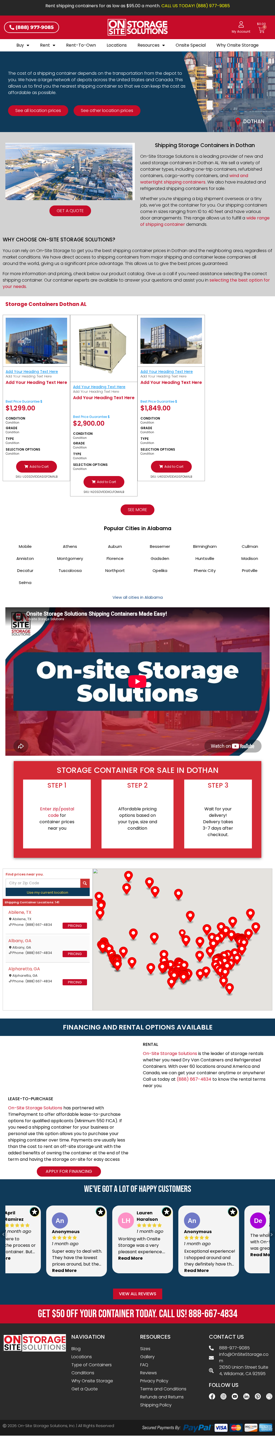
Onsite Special (191, 45)
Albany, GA (19, 941)
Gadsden (160, 558)
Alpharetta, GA (24, 969)
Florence (115, 558)
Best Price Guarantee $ (24, 401)
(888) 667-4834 (194, 1079)
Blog (76, 1349)
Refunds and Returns (162, 1397)
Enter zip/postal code (57, 812)
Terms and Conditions (163, 1389)
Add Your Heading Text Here (32, 371)
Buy (20, 45)
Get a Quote (84, 1389)
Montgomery (70, 558)
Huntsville (205, 558)
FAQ (144, 1365)
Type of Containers (91, 1365)
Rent (45, 45)
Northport (115, 570)
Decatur (25, 570)
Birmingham (205, 546)
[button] (36, 467)
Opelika (160, 570)
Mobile (25, 546)
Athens (70, 546)
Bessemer (160, 546)
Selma (25, 582)
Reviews (148, 1373)
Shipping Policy (156, 1405)
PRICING (75, 925)
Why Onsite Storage (237, 45)
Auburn (115, 546)
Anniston (25, 558)
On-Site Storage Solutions (170, 1053)
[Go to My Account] (241, 24)
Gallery (147, 1357)
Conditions (82, 1373)
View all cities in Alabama (138, 597)
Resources (149, 45)
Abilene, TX (19, 912)
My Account (241, 31)
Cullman (250, 546)
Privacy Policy (154, 1381)
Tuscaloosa (70, 570)
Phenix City (205, 570)
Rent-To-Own (81, 45)
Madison (249, 558)
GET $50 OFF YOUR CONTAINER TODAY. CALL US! (137, 1314)
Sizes (145, 1349)
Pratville (250, 570)
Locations (117, 45)
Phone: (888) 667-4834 (32, 924)
